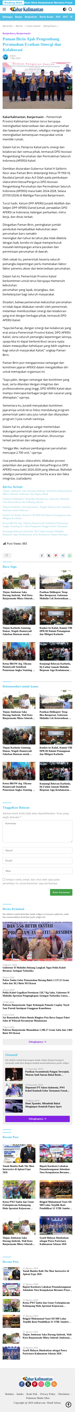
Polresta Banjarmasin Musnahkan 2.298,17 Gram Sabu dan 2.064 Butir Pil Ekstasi (37, 1031)
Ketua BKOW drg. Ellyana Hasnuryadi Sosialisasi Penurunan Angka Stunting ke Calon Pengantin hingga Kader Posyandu (35, 525)
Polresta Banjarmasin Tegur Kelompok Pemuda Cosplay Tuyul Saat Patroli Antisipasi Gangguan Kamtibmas (36, 1006)
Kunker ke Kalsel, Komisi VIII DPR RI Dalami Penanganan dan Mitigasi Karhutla (37, 517)
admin (13, 55)
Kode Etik (32, 1394)
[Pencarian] (70, 9)
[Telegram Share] (62, 555)
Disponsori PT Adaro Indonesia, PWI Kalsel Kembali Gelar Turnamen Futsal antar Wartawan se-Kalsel (46, 1089)
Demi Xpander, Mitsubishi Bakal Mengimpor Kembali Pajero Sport (43, 1105)
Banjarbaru (9, 33)
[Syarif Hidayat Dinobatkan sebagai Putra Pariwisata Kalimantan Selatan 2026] (56, 1225)
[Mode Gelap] (65, 9)
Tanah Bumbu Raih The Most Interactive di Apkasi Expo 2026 (18, 1169)
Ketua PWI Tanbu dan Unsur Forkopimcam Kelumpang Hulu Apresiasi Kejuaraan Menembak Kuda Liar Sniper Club (18, 1205)
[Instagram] (41, 1384)
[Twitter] (28, 1384)
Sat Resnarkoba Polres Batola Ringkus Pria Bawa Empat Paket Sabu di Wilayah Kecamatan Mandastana (36, 1019)
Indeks (20, 1394)
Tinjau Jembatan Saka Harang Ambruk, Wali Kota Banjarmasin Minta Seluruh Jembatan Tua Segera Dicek (37, 492)
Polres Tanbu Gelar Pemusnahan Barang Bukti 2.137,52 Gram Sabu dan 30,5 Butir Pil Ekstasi (36, 982)
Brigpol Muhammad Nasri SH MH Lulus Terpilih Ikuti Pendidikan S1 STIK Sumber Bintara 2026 (56, 1205)
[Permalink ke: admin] (5, 56)
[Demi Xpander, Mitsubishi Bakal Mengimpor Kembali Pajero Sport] (14, 1106)
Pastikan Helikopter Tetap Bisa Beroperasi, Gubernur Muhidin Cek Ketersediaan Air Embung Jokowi (36, 500)
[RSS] (54, 1384)
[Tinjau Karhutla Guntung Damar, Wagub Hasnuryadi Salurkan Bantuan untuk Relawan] (19, 615)
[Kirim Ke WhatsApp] (69, 555)
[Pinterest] (35, 1384)
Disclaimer (64, 1394)
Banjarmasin (23, 33)
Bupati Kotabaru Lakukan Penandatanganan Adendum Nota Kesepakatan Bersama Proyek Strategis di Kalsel (55, 1169)
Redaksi (9, 1394)
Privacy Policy (47, 1394)
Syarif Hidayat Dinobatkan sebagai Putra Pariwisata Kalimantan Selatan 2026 (54, 1241)
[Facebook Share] (41, 555)
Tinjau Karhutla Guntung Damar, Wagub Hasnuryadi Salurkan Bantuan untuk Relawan (37, 508)
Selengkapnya (36, 1042)
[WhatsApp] (47, 1384)
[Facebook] (22, 1384)
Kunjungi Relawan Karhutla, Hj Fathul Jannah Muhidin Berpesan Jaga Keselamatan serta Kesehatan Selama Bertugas (35, 533)
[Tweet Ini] (48, 555)
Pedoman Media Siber (38, 1398)
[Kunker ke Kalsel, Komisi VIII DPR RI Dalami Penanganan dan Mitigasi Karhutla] (56, 615)
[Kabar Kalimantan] (26, 9)
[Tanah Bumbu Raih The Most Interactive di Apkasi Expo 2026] (19, 1153)
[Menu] (5, 9)
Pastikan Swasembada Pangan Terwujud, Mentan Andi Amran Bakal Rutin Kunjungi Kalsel (47, 1073)
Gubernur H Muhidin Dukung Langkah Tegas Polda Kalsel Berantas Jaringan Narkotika (34, 969)
